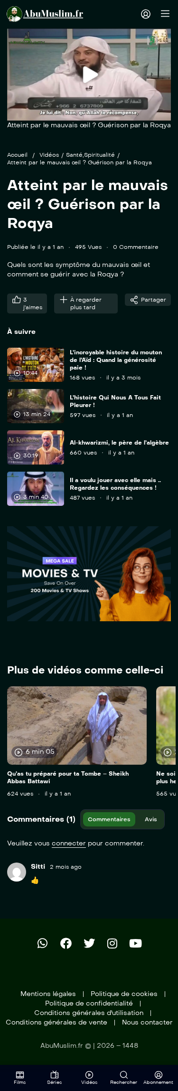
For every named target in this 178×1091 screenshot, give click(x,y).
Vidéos (49, 155)
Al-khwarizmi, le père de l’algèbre (119, 442)
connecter (69, 843)
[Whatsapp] (42, 943)
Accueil (17, 155)
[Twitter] (89, 943)
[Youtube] (135, 943)
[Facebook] (66, 943)
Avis (151, 819)
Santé (74, 155)
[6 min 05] (77, 725)
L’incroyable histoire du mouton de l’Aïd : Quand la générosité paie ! (116, 360)
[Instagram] (112, 943)
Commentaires (109, 819)
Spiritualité (99, 155)
